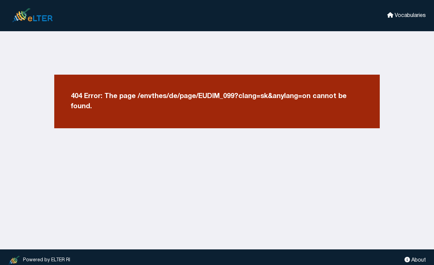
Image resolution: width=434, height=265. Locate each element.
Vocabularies (409, 15)
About (418, 260)
